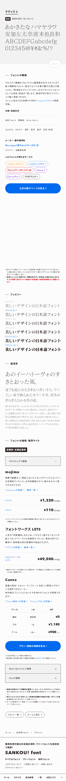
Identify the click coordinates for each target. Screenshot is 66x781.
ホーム (7, 777)
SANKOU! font (23, 753)
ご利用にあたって (31, 764)
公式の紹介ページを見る (32, 188)
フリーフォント (29, 759)
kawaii (8, 500)
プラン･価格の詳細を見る (32, 646)
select (8, 510)
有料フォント (44, 759)
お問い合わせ (46, 764)
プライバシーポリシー (14, 767)
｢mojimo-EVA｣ (44, 100)
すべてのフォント (12, 759)
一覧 (40, 777)
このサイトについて (13, 764)
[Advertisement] (33, 231)
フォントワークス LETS (12, 559)
